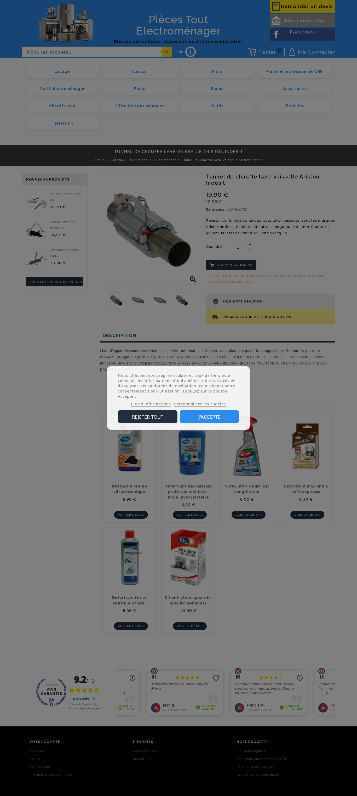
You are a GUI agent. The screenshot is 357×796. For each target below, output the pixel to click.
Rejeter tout (147, 417)
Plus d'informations (151, 403)
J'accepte (209, 417)
